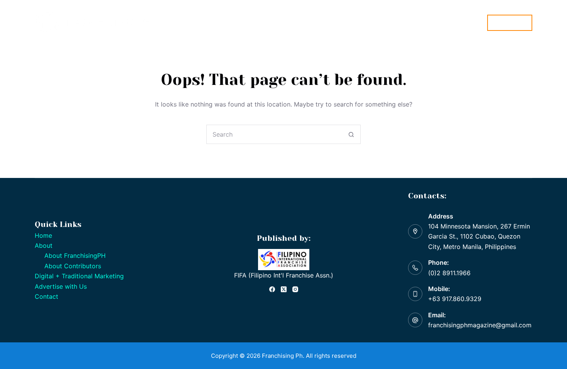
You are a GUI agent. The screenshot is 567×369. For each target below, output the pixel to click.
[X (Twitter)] (284, 289)
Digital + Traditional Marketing (299, 22)
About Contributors (72, 266)
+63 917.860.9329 (454, 299)
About (227, 22)
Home (197, 22)
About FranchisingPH (75, 255)
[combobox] (274, 134)
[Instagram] (295, 289)
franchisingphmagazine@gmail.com (480, 325)
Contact (46, 296)
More (363, 22)
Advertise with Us (61, 286)
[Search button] (351, 134)
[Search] (476, 22)
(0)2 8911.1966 (449, 273)
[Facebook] (272, 289)
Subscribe (510, 22)
